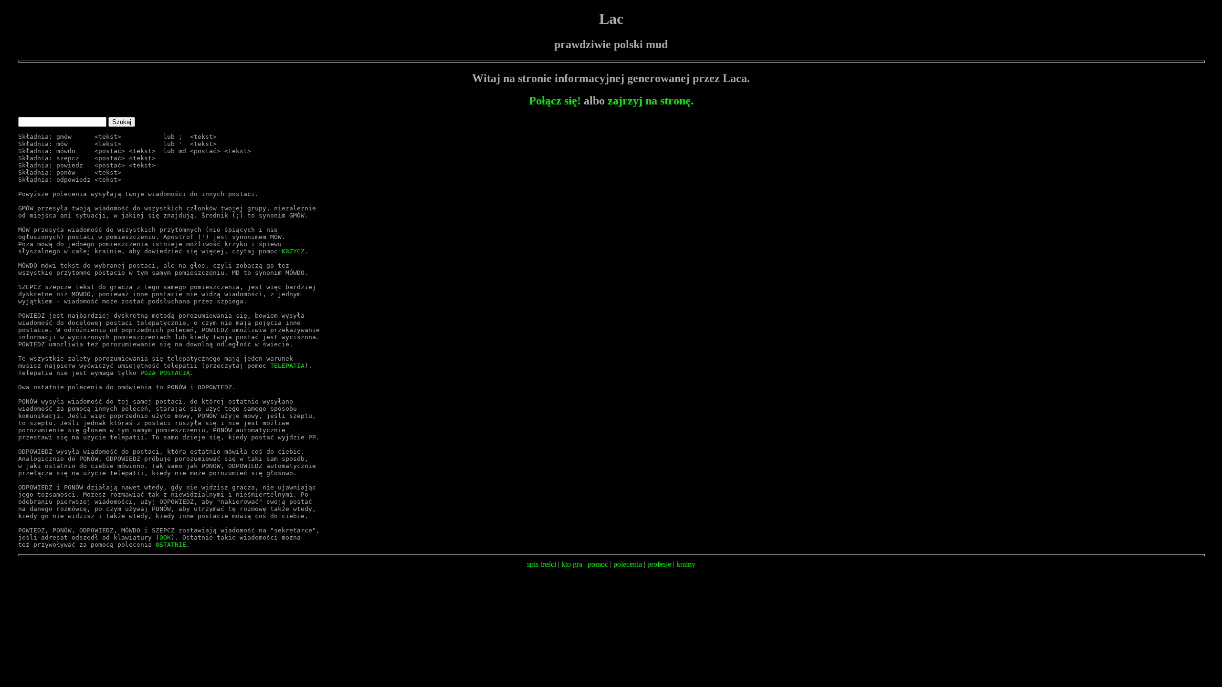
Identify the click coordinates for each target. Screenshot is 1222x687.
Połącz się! (555, 100)
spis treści (541, 564)
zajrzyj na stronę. (651, 100)
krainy (685, 564)
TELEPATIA (287, 365)
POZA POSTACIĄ (165, 372)
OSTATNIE (171, 544)
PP (312, 437)
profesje (659, 564)
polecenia (627, 564)
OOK (165, 537)
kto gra (571, 564)
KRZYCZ (293, 251)
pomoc (598, 564)
